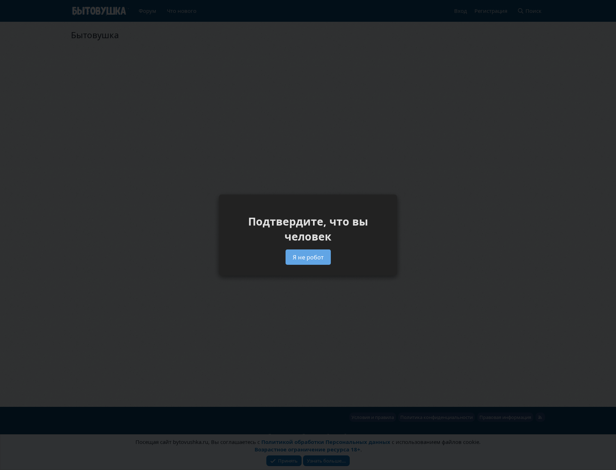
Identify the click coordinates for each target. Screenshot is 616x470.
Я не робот (308, 257)
